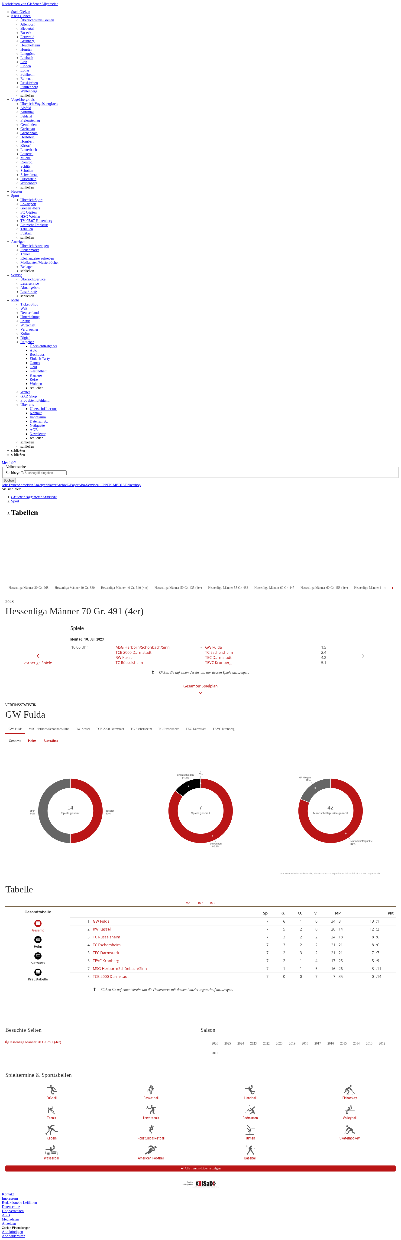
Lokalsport (28, 204)
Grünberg (27, 41)
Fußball (26, 233)
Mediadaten (10, 1219)
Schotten (26, 170)
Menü (6, 463)
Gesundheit (38, 371)
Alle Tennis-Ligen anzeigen (202, 1168)
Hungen (26, 49)
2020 (279, 1043)
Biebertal (27, 28)
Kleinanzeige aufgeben (37, 258)
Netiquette (37, 425)
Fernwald (27, 37)
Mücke (25, 158)
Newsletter (37, 434)
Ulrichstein (28, 179)
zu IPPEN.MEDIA (111, 485)
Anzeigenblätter (44, 485)
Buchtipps (37, 354)
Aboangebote (30, 288)
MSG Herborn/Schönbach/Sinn (143, 647)
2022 (266, 1043)
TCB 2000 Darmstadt (134, 652)
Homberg (27, 141)
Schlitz (25, 166)
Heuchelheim (30, 45)
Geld (33, 367)
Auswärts (51, 741)
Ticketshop (133, 485)
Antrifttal (27, 112)
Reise (34, 379)
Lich (23, 62)
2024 (240, 1043)
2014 (356, 1043)
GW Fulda (213, 647)
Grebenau (27, 129)
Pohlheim (27, 74)
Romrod (26, 162)
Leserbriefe (28, 292)
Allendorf (27, 24)
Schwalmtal (29, 175)
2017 (317, 1043)
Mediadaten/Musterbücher (39, 262)
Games (35, 363)
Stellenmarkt (29, 250)
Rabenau (26, 79)
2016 (330, 1043)
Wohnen (36, 384)
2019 (292, 1043)
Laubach (26, 58)
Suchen (9, 480)
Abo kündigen (12, 1232)
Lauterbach (28, 150)
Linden (25, 66)
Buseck (25, 33)
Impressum (38, 417)
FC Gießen (28, 212)
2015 (343, 1043)
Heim (32, 741)
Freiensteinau (30, 120)
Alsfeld (25, 108)
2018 (305, 1043)
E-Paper (72, 485)
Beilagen (26, 267)
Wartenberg (28, 183)
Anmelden (25, 485)
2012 (382, 1043)
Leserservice (29, 283)
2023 (253, 1043)
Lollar (24, 70)
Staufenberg (29, 87)
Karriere (36, 375)
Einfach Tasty (40, 359)
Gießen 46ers (30, 208)
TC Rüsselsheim (129, 662)
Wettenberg (28, 91)
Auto (33, 350)
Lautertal (26, 154)
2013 (369, 1043)
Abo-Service (87, 485)
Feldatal (26, 116)
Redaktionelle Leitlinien (19, 1202)
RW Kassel (124, 657)
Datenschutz (39, 421)
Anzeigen (9, 1223)
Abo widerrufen (13, 1236)
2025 (227, 1043)
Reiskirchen (29, 83)
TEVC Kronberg (218, 662)
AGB (34, 430)
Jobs (5, 485)
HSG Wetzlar (30, 216)
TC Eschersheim (219, 652)
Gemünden (28, 125)
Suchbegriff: (15, 473)
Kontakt (36, 413)
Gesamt (15, 741)
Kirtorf (25, 145)
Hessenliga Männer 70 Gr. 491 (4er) (34, 1042)
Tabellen (26, 229)
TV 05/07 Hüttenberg (36, 221)
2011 (215, 1053)
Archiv (61, 485)
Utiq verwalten (13, 1211)
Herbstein (27, 137)
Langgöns (27, 53)
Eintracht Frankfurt (34, 225)
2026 (215, 1043)
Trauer (25, 254)
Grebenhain (29, 133)
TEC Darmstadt (218, 657)
